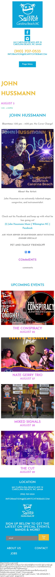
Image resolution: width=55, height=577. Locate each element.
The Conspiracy (27, 328)
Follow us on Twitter (27, 38)
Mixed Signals (27, 422)
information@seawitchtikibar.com (27, 54)
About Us (14, 548)
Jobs (14, 553)
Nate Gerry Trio (27, 375)
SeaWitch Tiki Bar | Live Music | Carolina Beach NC (27, 14)
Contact (41, 548)
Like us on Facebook (27, 32)
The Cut (27, 468)
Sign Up (44, 537)
